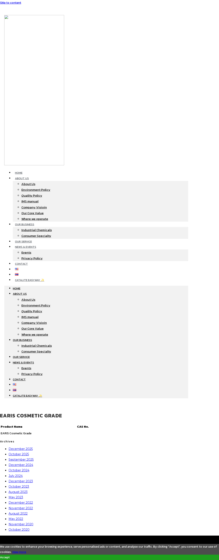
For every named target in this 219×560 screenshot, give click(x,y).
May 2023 (16, 497)
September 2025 (21, 459)
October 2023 (19, 486)
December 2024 (21, 465)
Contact (21, 264)
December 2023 (21, 481)
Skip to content (10, 2)
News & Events (25, 247)
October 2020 (19, 530)
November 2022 (21, 508)
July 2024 (16, 476)
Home (18, 173)
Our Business (24, 224)
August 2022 (18, 513)
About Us (22, 178)
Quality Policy (31, 195)
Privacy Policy (32, 258)
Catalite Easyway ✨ (29, 280)
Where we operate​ (34, 218)
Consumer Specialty (36, 235)
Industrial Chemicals (36, 229)
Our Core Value (32, 213)
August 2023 (18, 492)
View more (19, 552)
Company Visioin (34, 207)
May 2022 (16, 519)
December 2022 (21, 503)
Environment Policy (35, 189)
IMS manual (29, 201)
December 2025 (21, 449)
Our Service (23, 241)
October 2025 (19, 454)
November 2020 (21, 524)
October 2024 (19, 470)
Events (26, 252)
